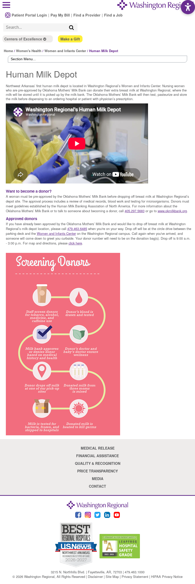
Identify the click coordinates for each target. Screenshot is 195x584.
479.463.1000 (134, 572)
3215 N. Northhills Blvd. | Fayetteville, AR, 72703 (86, 572)
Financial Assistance (97, 455)
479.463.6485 (77, 228)
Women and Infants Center (65, 50)
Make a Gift (70, 38)
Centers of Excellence (23, 38)
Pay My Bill (60, 15)
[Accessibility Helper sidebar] (188, 7)
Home (8, 50)
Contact (97, 486)
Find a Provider (87, 15)
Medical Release (98, 448)
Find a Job (113, 15)
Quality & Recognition (97, 463)
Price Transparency (97, 470)
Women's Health (28, 50)
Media (97, 478)
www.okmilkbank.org (172, 210)
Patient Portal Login (29, 15)
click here (75, 243)
